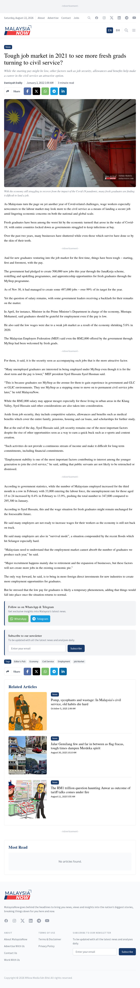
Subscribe (76, 648)
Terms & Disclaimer (49, 939)
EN (110, 30)
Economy (34, 661)
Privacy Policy (46, 946)
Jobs (76, 18)
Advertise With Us (14, 946)
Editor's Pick (19, 661)
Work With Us (12, 959)
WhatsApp (20, 618)
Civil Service (48, 661)
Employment (64, 661)
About (41, 18)
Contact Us (10, 953)
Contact (66, 18)
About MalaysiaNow (15, 939)
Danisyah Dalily (13, 82)
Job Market (79, 661)
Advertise (53, 18)
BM (118, 30)
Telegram (42, 618)
